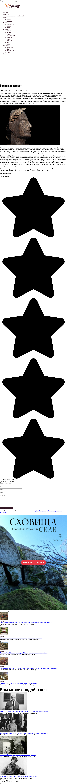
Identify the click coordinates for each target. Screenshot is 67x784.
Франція (9, 40)
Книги (8, 27)
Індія (8, 39)
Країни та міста (11, 50)
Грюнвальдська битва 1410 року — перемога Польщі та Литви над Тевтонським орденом (28, 668)
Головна (5, 12)
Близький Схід (11, 36)
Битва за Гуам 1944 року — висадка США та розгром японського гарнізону (24, 653)
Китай (8, 42)
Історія (5, 29)
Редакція (6, 14)
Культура (6, 45)
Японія (9, 32)
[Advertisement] (33, 67)
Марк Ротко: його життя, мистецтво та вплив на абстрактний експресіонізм (24, 711)
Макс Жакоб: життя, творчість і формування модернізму (18, 755)
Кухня (8, 52)
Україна (9, 31)
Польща (9, 37)
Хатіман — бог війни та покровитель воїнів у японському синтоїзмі (21, 638)
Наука (5, 22)
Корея (8, 34)
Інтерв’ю (9, 21)
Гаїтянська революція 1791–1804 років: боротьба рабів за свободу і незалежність (26, 622)
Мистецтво (10, 47)
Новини (5, 17)
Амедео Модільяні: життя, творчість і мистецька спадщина (19, 776)
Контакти (6, 54)
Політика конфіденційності (15, 16)
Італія (8, 44)
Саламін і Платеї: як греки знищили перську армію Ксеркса (18, 683)
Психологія (10, 24)
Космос (9, 26)
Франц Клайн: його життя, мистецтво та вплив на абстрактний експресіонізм (24, 733)
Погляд (9, 19)
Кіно (8, 49)
